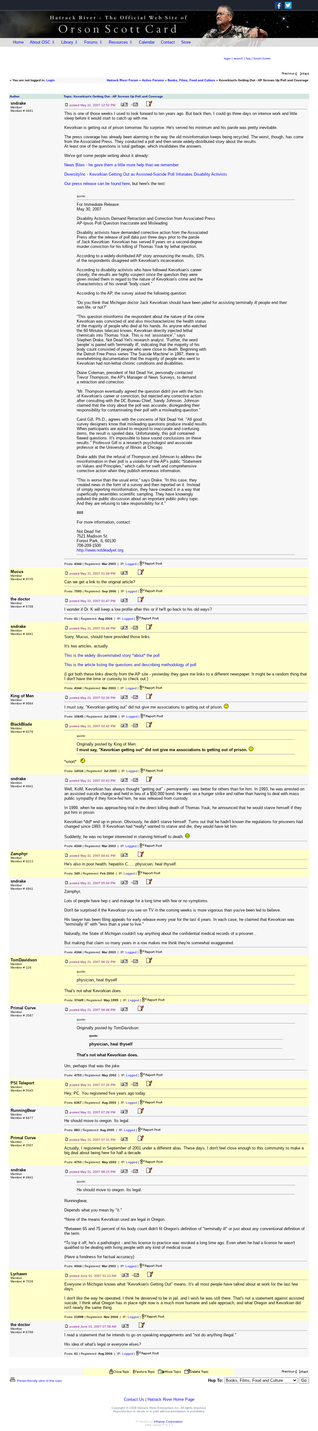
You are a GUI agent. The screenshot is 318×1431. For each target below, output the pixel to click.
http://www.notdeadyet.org (100, 550)
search (238, 58)
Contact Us (134, 1399)
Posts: (73, 564)
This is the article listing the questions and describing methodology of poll (130, 664)
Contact (168, 42)
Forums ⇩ (93, 42)
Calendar (147, 42)
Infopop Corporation (168, 1421)
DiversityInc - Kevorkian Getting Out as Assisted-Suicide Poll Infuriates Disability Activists (145, 174)
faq (248, 58)
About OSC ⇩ (42, 42)
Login (50, 80)
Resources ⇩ (121, 42)
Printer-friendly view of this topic (39, 1380)
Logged (131, 564)
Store (186, 42)
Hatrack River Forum (122, 80)
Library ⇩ (69, 42)
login (227, 58)
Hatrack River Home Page (171, 1399)
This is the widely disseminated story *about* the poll (112, 655)
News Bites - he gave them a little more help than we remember (121, 165)
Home (18, 42)
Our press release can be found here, (97, 183)
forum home (261, 58)
